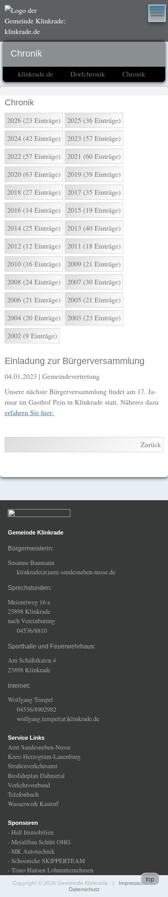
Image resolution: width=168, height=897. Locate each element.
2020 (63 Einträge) (34, 174)
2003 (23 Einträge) (94, 317)
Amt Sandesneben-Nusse (39, 747)
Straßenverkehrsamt (32, 766)
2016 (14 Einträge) (34, 210)
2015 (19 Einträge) (94, 210)
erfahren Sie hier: (29, 412)
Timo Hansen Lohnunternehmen (52, 870)
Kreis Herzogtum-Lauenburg (44, 756)
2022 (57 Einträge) (34, 156)
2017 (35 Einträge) (94, 192)
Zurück (151, 444)
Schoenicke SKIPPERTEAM (48, 860)
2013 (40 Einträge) (94, 228)
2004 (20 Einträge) (34, 317)
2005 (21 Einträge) (94, 299)
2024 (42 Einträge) (34, 138)
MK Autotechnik (33, 851)
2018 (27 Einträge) (34, 192)
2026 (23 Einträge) (34, 120)
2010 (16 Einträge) (34, 263)
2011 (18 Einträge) (94, 245)
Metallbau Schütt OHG (41, 842)
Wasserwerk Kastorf (33, 803)
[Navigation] (157, 13)
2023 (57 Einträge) (94, 138)
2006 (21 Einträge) (34, 299)
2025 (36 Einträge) (94, 120)
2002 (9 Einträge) (32, 335)
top (150, 879)
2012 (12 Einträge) (34, 245)
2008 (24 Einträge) (34, 281)
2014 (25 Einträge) (34, 228)
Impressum (133, 883)
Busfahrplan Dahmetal (36, 775)
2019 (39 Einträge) (94, 174)
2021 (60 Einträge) (94, 156)
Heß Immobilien (32, 832)
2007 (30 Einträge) (94, 281)
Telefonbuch (23, 794)
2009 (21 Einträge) (94, 263)
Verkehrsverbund (29, 785)
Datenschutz (84, 889)
